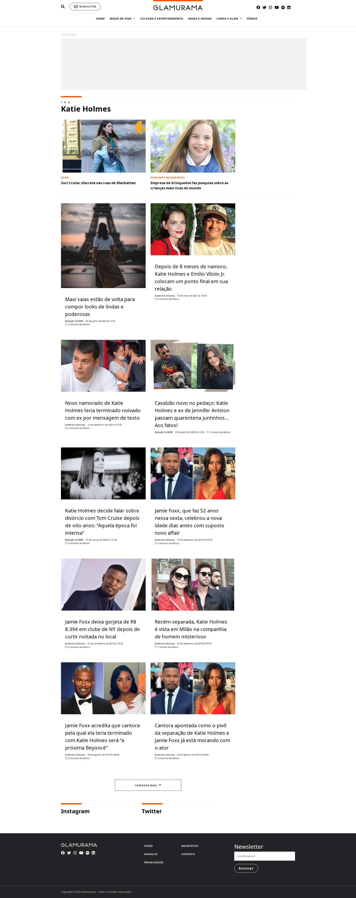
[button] (63, 6)
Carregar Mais (146, 785)
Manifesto (189, 846)
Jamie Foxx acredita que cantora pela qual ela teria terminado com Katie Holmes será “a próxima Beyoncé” (102, 736)
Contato (188, 854)
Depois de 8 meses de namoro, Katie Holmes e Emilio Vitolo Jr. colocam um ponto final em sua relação (191, 277)
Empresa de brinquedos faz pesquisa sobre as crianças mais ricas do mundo (189, 183)
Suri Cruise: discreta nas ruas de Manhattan (98, 180)
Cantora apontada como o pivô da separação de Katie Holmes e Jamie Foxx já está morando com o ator (192, 736)
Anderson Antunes (165, 295)
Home (148, 846)
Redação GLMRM (74, 320)
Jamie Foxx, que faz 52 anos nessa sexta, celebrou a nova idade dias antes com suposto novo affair (189, 521)
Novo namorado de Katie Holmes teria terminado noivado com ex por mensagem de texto (103, 410)
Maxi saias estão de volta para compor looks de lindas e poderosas (100, 306)
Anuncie (151, 854)
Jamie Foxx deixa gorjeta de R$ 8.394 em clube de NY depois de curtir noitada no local (102, 629)
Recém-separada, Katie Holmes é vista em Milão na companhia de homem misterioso (191, 629)
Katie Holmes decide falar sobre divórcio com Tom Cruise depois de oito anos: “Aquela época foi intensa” (102, 521)
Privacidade (154, 862)
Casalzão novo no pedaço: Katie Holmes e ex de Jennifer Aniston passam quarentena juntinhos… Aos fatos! (192, 413)
